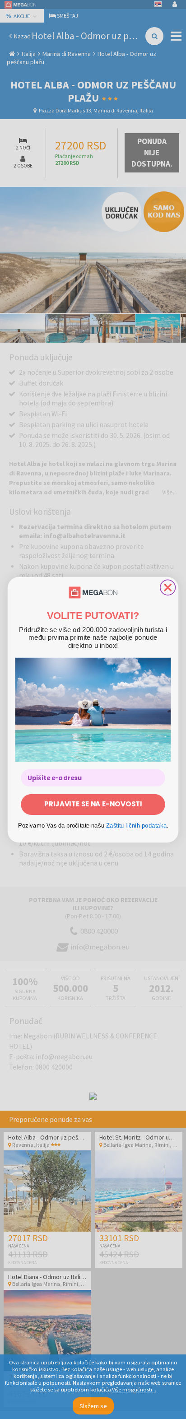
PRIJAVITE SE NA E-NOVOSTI (93, 804)
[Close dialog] (168, 587)
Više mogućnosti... (134, 1389)
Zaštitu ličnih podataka (136, 825)
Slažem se (93, 1406)
